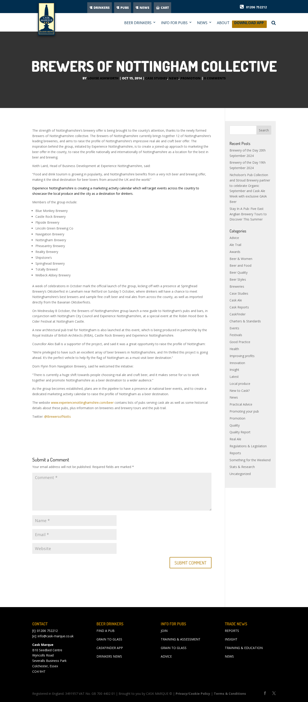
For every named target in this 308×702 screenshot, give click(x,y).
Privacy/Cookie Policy (193, 693)
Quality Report (240, 432)
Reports (235, 453)
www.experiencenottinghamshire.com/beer (82, 402)
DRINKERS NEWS (109, 656)
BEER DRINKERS (138, 23)
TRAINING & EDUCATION (244, 648)
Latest (234, 376)
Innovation (237, 363)
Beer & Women (241, 259)
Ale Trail (235, 245)
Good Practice (240, 342)
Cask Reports (239, 307)
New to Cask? (240, 390)
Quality (235, 425)
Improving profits (242, 356)
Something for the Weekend (250, 460)
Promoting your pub (244, 411)
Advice (234, 238)
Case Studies (156, 78)
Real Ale (235, 439)
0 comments (215, 78)
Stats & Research (242, 467)
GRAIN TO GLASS (109, 639)
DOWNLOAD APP (249, 24)
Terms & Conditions (230, 693)
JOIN (164, 631)
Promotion (190, 78)
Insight (234, 369)
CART (165, 7)
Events (234, 328)
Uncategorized (240, 474)
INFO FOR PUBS (174, 23)
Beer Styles (238, 279)
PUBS (124, 7)
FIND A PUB (106, 631)
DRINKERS (102, 7)
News (174, 78)
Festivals (236, 335)
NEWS (144, 7)
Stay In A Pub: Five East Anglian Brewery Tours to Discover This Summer (248, 214)
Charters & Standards (245, 321)
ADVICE (166, 656)
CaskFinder (238, 314)
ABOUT (223, 23)
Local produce (240, 383)
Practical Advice (241, 404)
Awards (235, 252)
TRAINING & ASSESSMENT (180, 639)
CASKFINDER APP (110, 648)
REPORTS (232, 631)
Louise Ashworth (103, 78)
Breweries (237, 286)
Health (234, 349)
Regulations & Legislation (248, 446)
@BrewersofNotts (57, 416)
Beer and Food (240, 265)
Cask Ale (236, 300)
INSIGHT (231, 639)
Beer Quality (239, 272)
